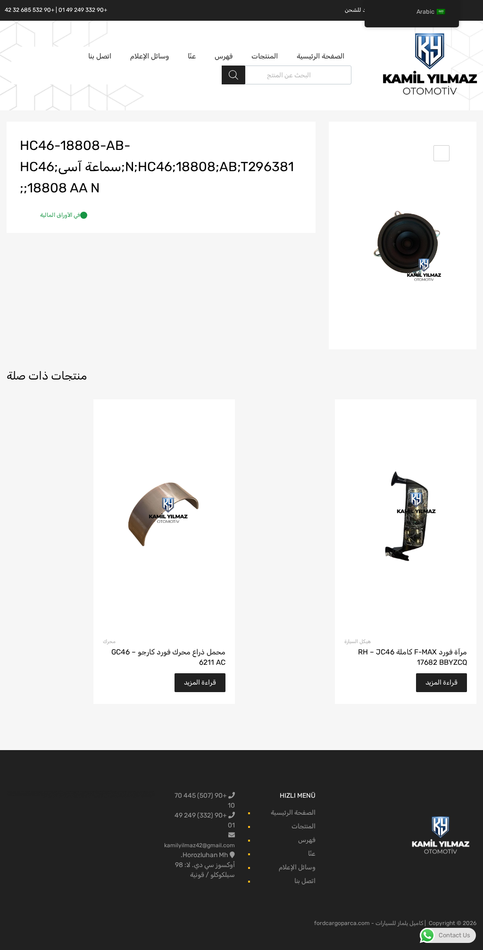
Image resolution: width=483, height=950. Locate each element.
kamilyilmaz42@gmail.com (199, 845)
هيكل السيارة (357, 641)
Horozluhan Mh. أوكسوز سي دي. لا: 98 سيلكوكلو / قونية (205, 865)
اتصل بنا (99, 56)
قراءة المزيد (441, 682)
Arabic (425, 11)
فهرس (224, 56)
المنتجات (264, 56)
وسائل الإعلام (149, 56)
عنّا (192, 56)
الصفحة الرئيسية (320, 56)
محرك (109, 641)
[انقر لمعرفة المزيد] (441, 836)
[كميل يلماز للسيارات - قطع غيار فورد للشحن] (430, 94)
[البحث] (233, 75)
